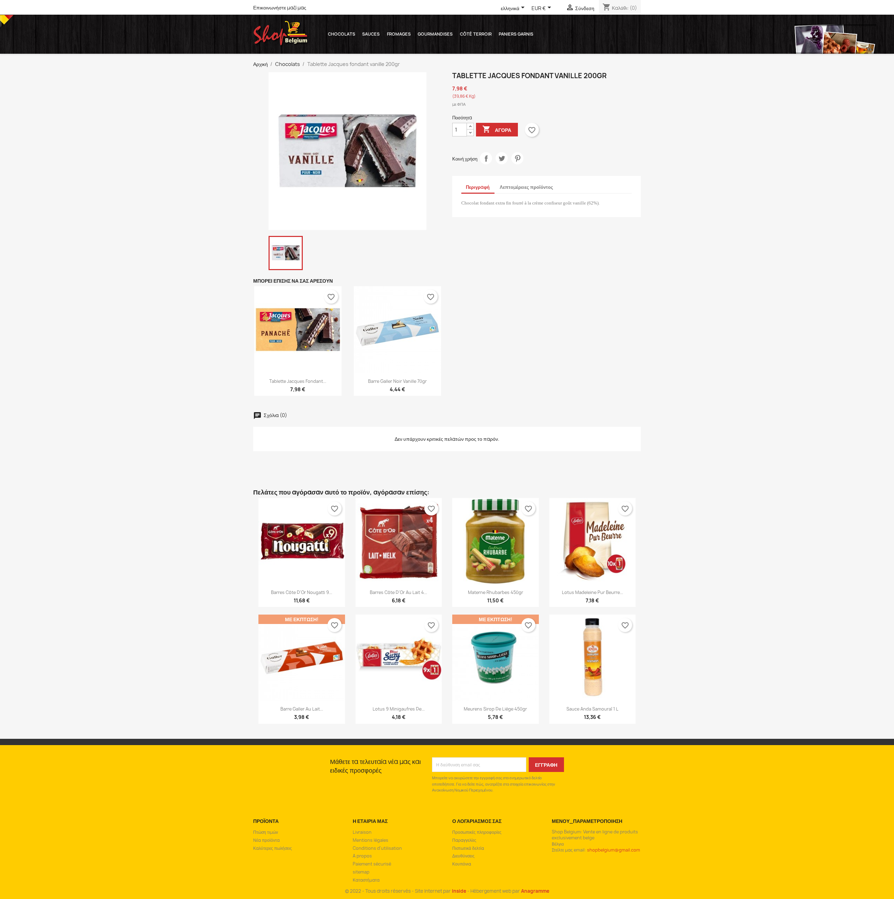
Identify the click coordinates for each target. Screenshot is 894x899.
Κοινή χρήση (486, 158)
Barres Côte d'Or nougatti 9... (301, 592)
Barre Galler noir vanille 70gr (397, 381)
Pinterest (517, 158)
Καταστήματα (366, 880)
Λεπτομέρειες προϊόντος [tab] (526, 187)
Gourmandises (435, 34)
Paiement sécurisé (372, 864)
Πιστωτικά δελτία (468, 848)
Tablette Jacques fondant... (297, 381)
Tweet (502, 158)
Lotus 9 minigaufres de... (399, 709)
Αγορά (496, 129)
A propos (362, 856)
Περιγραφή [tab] (478, 187)
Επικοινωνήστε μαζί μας (279, 7)
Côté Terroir (476, 34)
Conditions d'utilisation (377, 848)
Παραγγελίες (464, 840)
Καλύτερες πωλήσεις (272, 848)
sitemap (361, 872)
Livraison (362, 832)
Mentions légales (370, 840)
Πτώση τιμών (265, 832)
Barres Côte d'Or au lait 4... (398, 592)
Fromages (399, 34)
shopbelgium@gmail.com (613, 850)
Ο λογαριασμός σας (476, 821)
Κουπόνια (461, 864)
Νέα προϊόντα (266, 840)
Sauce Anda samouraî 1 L (592, 709)
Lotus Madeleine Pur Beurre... (592, 592)
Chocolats (341, 34)
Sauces (371, 34)
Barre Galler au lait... (301, 709)
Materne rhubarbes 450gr (495, 592)
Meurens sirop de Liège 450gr (495, 709)
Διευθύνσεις (463, 856)
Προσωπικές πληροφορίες (476, 832)
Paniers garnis (516, 34)
